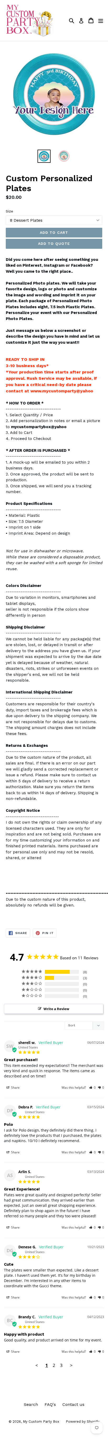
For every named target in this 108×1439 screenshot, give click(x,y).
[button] (92, 1087)
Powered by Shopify (82, 1421)
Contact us (73, 1404)
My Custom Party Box (41, 1421)
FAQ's (50, 1404)
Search (31, 1404)
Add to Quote (54, 243)
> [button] (71, 1365)
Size (9, 211)
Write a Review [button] (56, 1008)
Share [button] (15, 1087)
